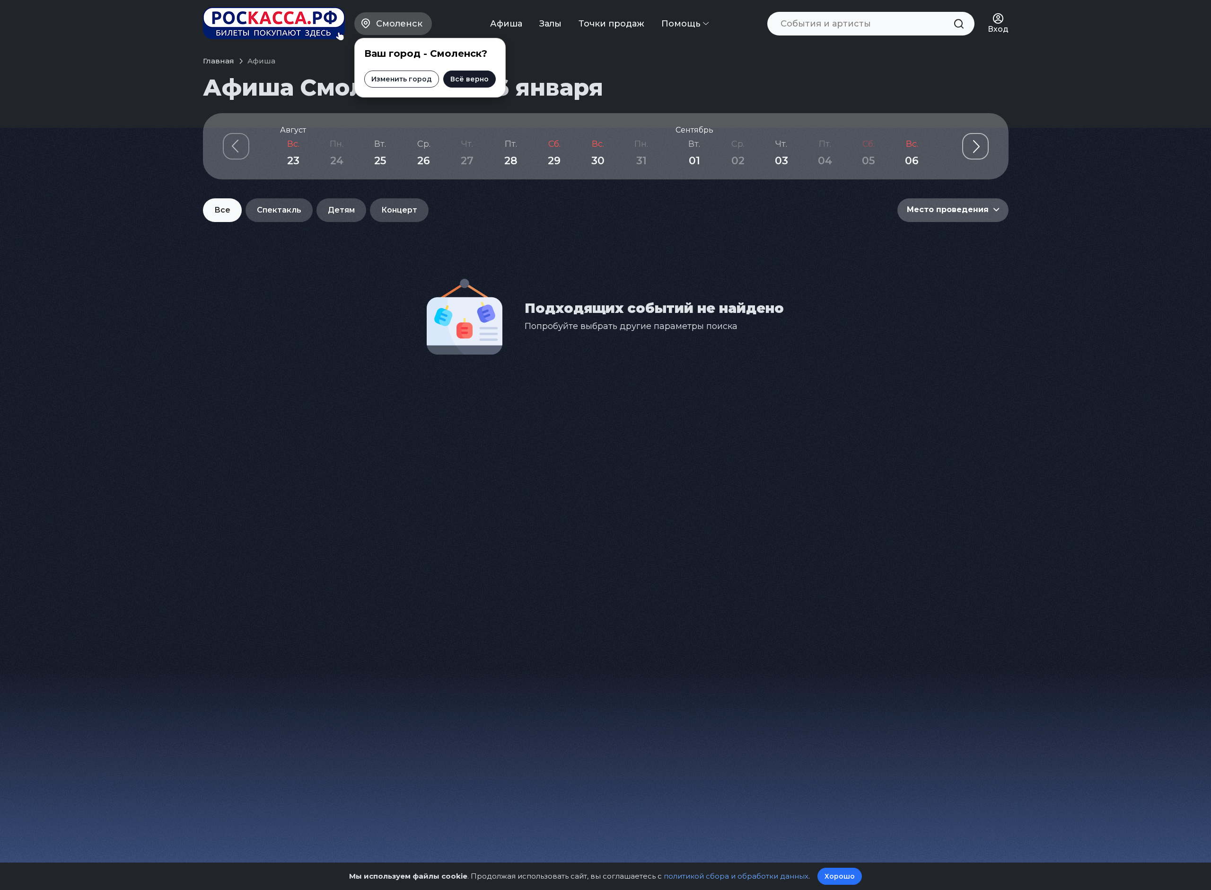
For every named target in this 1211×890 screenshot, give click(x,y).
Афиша (506, 23)
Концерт (399, 209)
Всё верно (469, 79)
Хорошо (840, 876)
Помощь (682, 23)
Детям (341, 209)
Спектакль (279, 209)
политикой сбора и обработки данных (736, 876)
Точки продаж (611, 23)
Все (222, 209)
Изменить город (401, 79)
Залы (550, 23)
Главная (218, 60)
